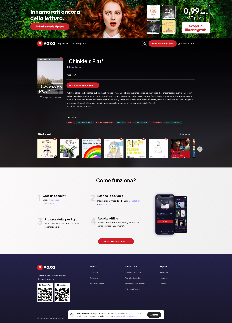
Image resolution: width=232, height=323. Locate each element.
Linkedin (163, 283)
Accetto (154, 314)
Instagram (164, 278)
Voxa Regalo (78, 43)
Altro (130, 122)
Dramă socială (156, 122)
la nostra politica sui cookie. (126, 316)
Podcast (120, 122)
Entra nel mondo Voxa (162, 43)
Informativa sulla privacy (135, 283)
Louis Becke (75, 67)
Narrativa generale (173, 122)
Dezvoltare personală (104, 122)
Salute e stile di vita (85, 122)
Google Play (134, 201)
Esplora (61, 43)
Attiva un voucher (97, 283)
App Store (106, 204)
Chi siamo (94, 272)
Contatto (94, 278)
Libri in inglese (141, 122)
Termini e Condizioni (133, 278)
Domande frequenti (133, 272)
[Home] (46, 43)
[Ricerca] (144, 43)
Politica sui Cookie (132, 289)
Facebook (164, 272)
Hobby (70, 122)
